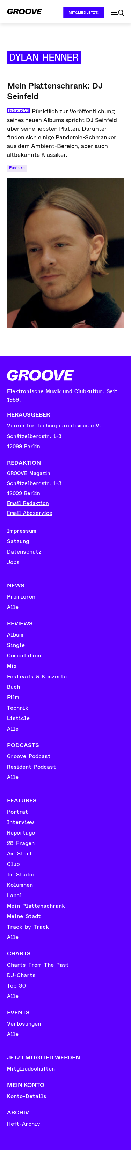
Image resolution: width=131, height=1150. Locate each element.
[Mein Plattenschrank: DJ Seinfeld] (65, 253)
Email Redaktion (28, 503)
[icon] (117, 13)
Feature (17, 167)
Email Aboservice (29, 513)
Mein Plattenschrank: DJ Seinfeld (54, 91)
